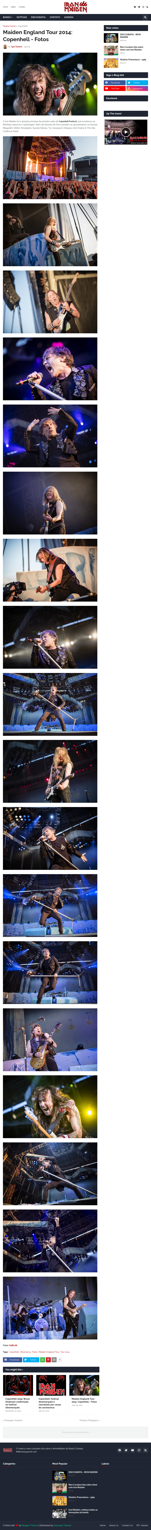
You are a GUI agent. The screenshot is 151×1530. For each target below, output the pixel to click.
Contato (22, 7)
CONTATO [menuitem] (55, 17)
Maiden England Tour (49, 1352)
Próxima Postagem (89, 1420)
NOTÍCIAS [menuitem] (22, 17)
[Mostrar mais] (59, 1359)
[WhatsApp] (42, 1359)
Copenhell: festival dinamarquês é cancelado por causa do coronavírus (50, 1403)
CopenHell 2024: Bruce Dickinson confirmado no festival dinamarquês (17, 1403)
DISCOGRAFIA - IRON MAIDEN (130, 35)
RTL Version (142, 1525)
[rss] (147, 7)
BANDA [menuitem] (7, 17)
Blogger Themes (30, 1525)
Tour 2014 (64, 1352)
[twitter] (139, 7)
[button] (145, 17)
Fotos (34, 1352)
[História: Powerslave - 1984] (111, 63)
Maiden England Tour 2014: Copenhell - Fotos (84, 1400)
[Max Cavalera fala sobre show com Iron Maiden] (111, 50)
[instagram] (143, 7)
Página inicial (9, 26)
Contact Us (127, 1525)
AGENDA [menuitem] (68, 17)
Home (5, 7)
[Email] (54, 1359)
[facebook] (135, 7)
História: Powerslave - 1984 (133, 59)
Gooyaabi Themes (62, 1525)
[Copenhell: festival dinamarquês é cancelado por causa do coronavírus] (51, 1385)
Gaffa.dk (13, 1345)
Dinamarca (25, 1352)
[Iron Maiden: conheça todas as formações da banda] (59, 1513)
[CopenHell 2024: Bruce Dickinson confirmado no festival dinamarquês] (18, 1385)
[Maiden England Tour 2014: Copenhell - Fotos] (84, 1385)
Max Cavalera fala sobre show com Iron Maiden (131, 48)
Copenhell (23, 26)
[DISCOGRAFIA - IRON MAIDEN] (111, 38)
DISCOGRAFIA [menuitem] (38, 17)
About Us (113, 1525)
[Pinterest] (48, 1359)
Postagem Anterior (13, 1420)
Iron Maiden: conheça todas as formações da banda (83, 1511)
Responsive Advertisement (75, 1432)
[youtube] (132, 1450)
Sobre (13, 7)
